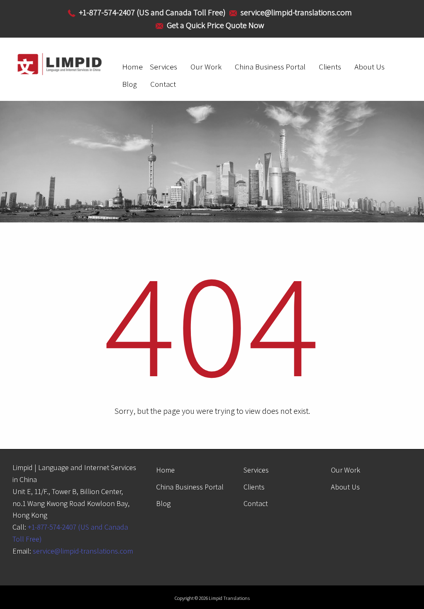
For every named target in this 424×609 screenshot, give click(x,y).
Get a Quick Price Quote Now (215, 25)
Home (132, 67)
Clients (330, 67)
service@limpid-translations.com (83, 551)
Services (163, 67)
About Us (369, 67)
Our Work (206, 67)
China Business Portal (270, 67)
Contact (163, 84)
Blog (129, 84)
